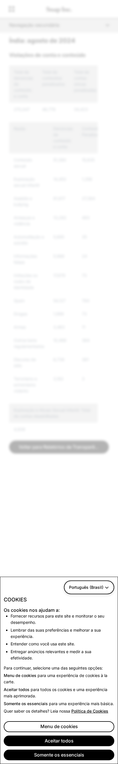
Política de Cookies (89, 711)
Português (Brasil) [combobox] (86, 587)
